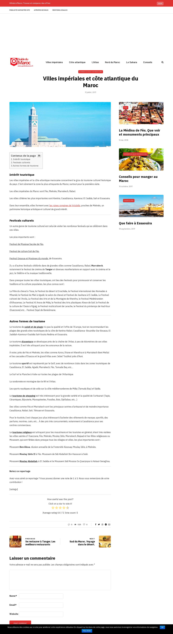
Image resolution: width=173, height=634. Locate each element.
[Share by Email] (109, 524)
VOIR (160, 3)
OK (162, 627)
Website (13, 614)
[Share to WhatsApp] (102, 524)
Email (12, 605)
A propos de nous (41, 10)
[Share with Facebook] (95, 524)
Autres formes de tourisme (25, 165)
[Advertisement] (86, 34)
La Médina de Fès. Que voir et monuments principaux (139, 132)
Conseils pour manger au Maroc (138, 179)
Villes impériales (54, 62)
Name (13, 596)
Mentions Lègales (59, 10)
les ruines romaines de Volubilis (64, 205)
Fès (125, 107)
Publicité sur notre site (19, 10)
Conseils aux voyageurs (90, 71)
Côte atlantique (77, 62)
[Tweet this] (99, 524)
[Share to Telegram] (105, 524)
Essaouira (128, 200)
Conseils (147, 62)
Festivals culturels (21, 162)
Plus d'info (87, 631)
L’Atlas (95, 62)
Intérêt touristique (21, 159)
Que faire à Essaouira (135, 223)
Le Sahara (131, 62)
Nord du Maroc (112, 62)
